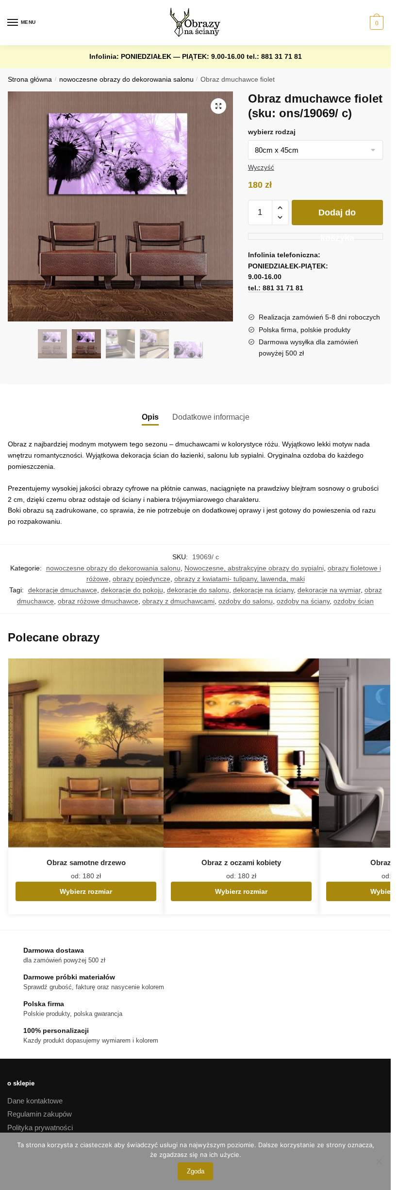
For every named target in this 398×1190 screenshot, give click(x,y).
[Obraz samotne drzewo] (86, 753)
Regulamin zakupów (39, 1114)
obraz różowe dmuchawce (98, 601)
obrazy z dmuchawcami (178, 601)
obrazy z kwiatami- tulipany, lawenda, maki (239, 579)
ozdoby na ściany (303, 601)
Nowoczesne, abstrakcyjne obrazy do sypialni (254, 568)
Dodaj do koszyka (337, 216)
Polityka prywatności (40, 1127)
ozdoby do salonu (245, 601)
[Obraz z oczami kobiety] (241, 753)
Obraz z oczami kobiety (241, 862)
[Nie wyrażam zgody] (378, 1161)
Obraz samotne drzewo (86, 862)
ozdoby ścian (353, 601)
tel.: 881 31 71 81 (274, 56)
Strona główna (30, 79)
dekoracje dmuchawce (62, 590)
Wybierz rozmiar (86, 891)
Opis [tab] (150, 417)
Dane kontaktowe (35, 1101)
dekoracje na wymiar (329, 590)
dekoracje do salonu (198, 590)
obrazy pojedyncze (141, 579)
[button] (218, 106)
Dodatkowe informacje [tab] (210, 417)
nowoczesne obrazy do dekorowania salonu (126, 79)
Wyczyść (261, 167)
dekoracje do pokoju (132, 590)
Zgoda (195, 1171)
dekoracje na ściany (263, 590)
